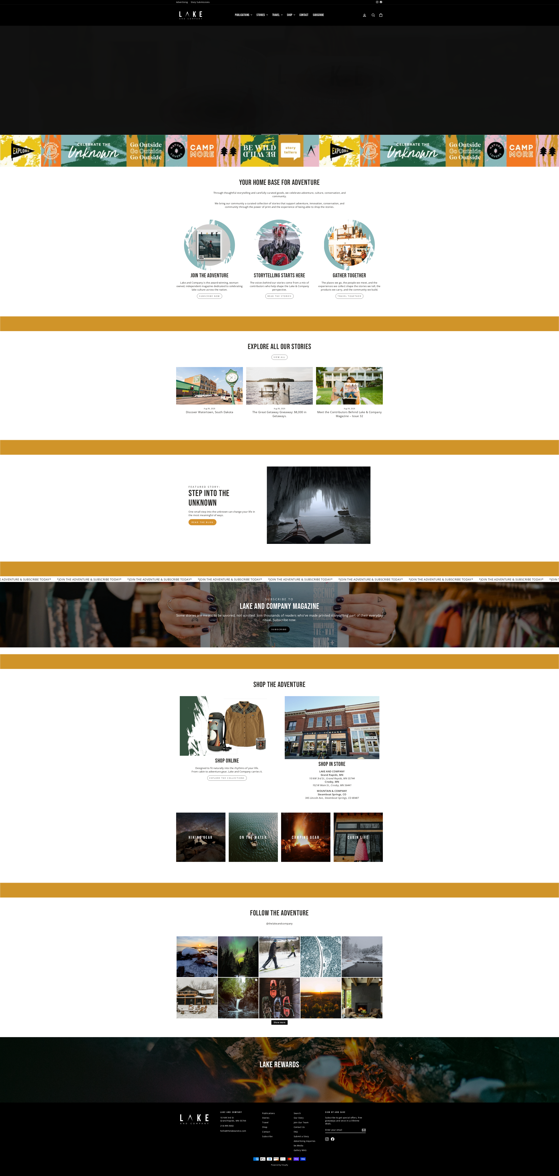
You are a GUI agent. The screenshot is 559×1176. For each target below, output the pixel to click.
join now (279, 1082)
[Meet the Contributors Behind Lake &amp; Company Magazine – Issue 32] (349, 386)
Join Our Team (301, 1122)
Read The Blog (202, 522)
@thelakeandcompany (279, 923)
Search (297, 1113)
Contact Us (299, 1127)
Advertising (182, 2)
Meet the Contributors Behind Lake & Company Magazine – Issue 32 (349, 414)
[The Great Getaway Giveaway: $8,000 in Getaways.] (279, 386)
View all (279, 357)
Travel (276, 15)
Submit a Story (301, 1136)
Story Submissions (200, 2)
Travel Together (349, 296)
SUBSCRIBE (279, 629)
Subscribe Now (209, 296)
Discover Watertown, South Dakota (209, 412)
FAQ (296, 1131)
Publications (242, 15)
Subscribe (318, 15)
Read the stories (280, 296)
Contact (303, 15)
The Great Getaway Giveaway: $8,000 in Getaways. (279, 414)
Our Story (299, 1117)
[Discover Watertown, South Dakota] (209, 386)
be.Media (298, 1145)
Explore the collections (227, 778)
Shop (290, 15)
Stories (261, 15)
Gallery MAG (300, 1150)
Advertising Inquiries (304, 1141)
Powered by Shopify (279, 1165)
